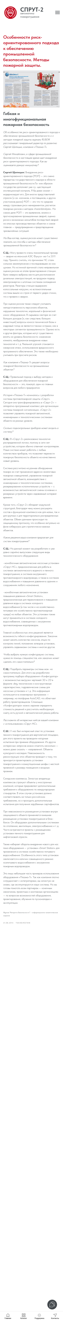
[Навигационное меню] (57, 12)
